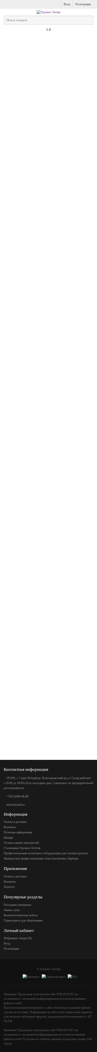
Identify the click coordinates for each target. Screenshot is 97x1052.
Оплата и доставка (15, 822)
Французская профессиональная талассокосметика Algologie (41, 858)
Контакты (10, 827)
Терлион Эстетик (50, 969)
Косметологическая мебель (21, 915)
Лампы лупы (12, 910)
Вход (67, 4)
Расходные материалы (17, 905)
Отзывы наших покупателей (21, 843)
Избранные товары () (18, 938)
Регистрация (83, 4)
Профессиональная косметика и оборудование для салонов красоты (46, 853)
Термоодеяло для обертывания (23, 920)
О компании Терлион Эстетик (22, 848)
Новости (9, 887)
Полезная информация (18, 832)
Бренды (8, 837)
